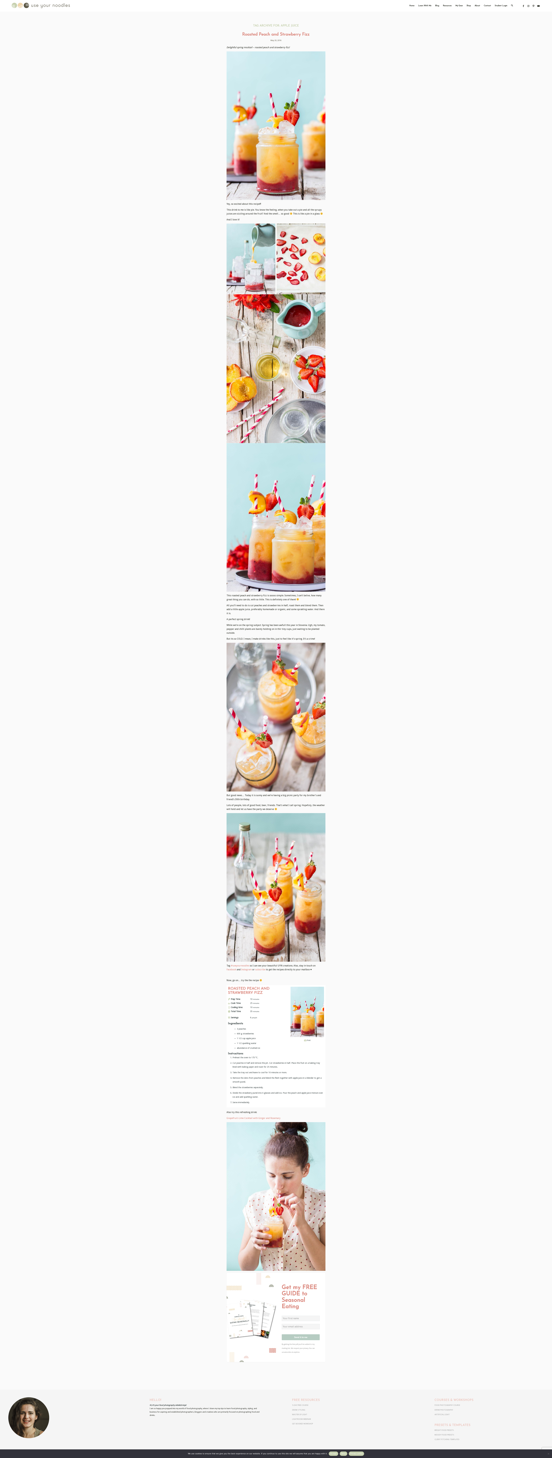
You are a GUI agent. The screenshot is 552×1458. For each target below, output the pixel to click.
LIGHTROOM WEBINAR (301, 1419)
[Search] (512, 6)
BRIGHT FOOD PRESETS (444, 1430)
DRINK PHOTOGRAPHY (444, 1410)
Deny (343, 1453)
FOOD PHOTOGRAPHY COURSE (447, 1405)
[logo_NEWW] (46, 6)
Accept (333, 1453)
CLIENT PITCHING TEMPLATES (447, 1439)
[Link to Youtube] (538, 5)
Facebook (231, 969)
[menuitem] (411, 6)
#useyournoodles (240, 965)
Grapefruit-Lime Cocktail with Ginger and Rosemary (253, 1118)
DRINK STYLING (298, 1410)
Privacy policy (356, 1453)
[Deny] (548, 1453)
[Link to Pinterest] (533, 5)
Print (308, 1040)
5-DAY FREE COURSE (300, 1405)
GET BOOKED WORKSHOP (302, 1424)
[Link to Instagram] (528, 5)
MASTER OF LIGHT (299, 1414)
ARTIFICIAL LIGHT (442, 1414)
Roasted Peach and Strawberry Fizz (276, 34)
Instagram (246, 969)
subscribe (260, 969)
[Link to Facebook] (523, 5)
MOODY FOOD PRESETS (444, 1435)
